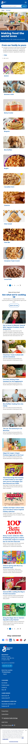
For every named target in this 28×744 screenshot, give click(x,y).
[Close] (25, 730)
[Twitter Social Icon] (14, 640)
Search (24, 6)
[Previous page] (8, 285)
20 (17, 629)
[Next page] (20, 285)
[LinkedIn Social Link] (10, 640)
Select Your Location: (7, 670)
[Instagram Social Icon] (6, 640)
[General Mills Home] (4, 2)
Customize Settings (13, 741)
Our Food (8, 10)
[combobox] (12, 6)
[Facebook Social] (3, 640)
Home (3, 10)
